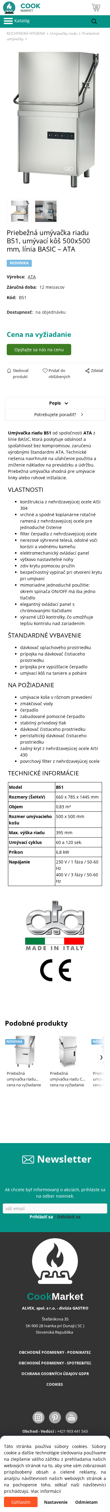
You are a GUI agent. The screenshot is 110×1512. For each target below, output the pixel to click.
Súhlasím (20, 1502)
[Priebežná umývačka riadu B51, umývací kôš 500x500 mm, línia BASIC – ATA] (55, 119)
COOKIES (55, 1384)
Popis (55, 403)
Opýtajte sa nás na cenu (39, 349)
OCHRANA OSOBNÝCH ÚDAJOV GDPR (55, 1373)
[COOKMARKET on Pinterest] (55, 1417)
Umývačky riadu (63, 33)
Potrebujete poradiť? (55, 414)
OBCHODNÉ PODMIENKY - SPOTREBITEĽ (55, 1363)
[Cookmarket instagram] (39, 1417)
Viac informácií (46, 1491)
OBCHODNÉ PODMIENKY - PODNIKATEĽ (55, 1352)
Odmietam (86, 1502)
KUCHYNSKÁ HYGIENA (26, 33)
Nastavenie (56, 1502)
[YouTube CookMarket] (71, 1417)
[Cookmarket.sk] (20, 6)
